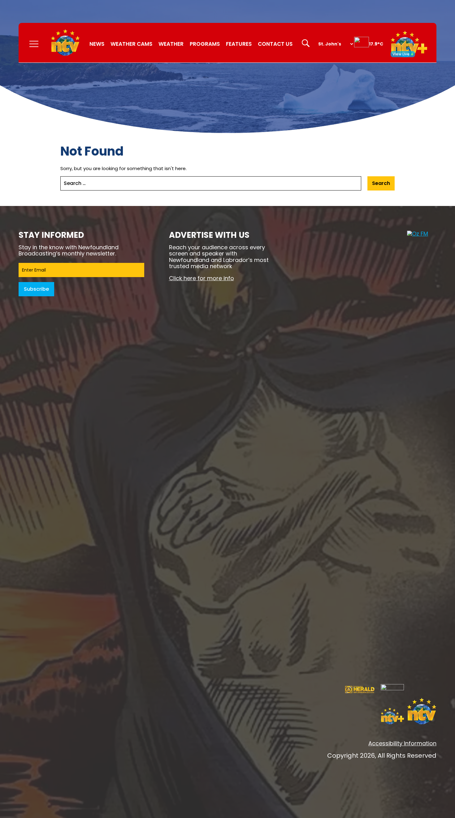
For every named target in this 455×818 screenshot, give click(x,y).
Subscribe (36, 289)
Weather (171, 44)
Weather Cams (131, 44)
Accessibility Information (402, 743)
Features (239, 44)
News (96, 44)
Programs (205, 44)
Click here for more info (201, 278)
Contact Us (275, 44)
